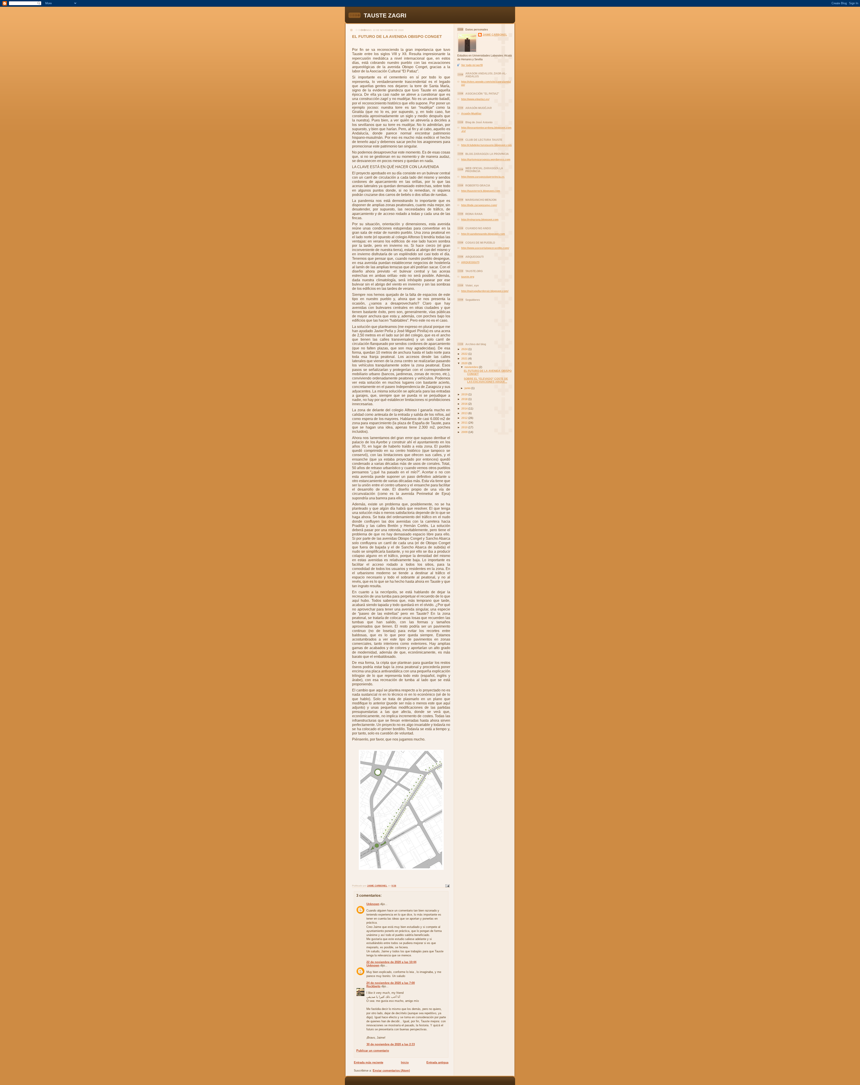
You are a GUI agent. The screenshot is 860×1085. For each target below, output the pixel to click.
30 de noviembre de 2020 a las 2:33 (390, 1044)
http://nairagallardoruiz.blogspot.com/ (484, 291)
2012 (464, 417)
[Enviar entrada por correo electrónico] (447, 885)
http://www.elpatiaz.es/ (475, 99)
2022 (464, 353)
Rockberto (373, 986)
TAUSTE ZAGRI (385, 15)
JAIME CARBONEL (495, 34)
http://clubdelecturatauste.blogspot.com (486, 145)
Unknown (372, 904)
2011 (464, 422)
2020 (464, 363)
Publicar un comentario (372, 1050)
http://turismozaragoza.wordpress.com (485, 159)
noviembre (471, 367)
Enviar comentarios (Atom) (391, 1070)
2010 (464, 427)
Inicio (405, 1062)
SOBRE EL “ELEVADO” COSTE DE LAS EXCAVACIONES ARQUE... (486, 380)
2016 (464, 403)
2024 (464, 349)
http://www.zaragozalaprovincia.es (483, 176)
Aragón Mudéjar (471, 113)
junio (467, 388)
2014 (464, 408)
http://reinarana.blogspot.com (480, 219)
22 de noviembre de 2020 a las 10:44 (391, 962)
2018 (464, 399)
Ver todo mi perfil (472, 65)
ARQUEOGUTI (470, 262)
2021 (464, 358)
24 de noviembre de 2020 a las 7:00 (390, 983)
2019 (464, 394)
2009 (464, 432)
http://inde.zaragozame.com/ (479, 205)
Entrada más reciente (368, 1062)
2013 (464, 413)
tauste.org (467, 276)
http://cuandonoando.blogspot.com (483, 233)
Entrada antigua (437, 1062)
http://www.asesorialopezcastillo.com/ (485, 248)
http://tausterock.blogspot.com (480, 190)
